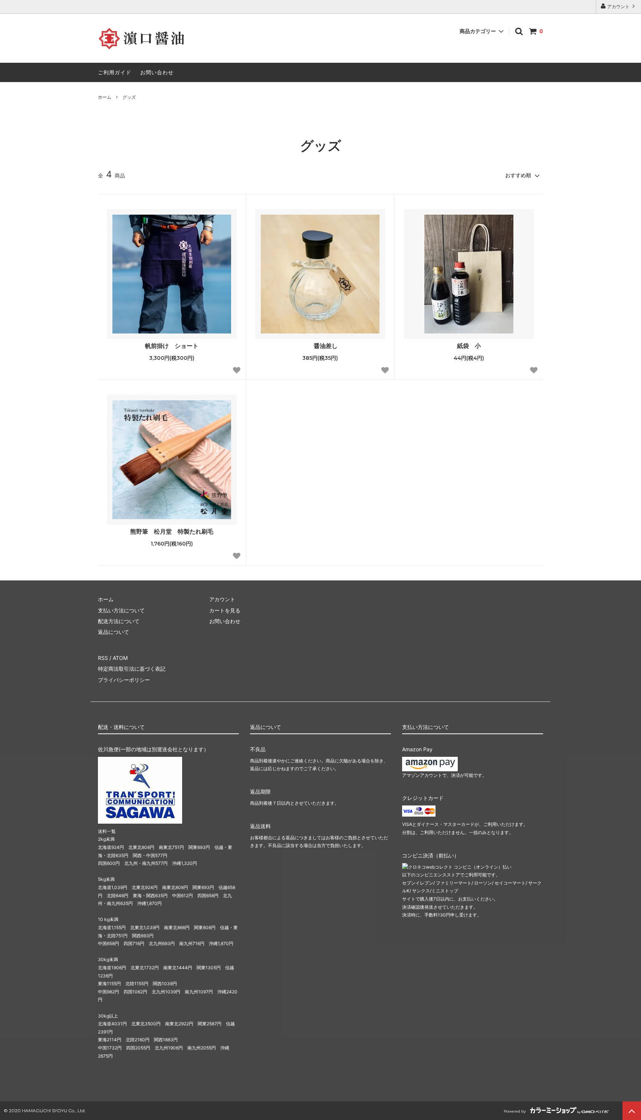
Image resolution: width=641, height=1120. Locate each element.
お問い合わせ (157, 72)
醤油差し (326, 345)
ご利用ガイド (114, 72)
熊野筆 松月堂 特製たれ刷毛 (171, 531)
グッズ (129, 97)
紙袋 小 (469, 345)
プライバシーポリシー (124, 680)
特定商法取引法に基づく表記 (131, 668)
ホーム (104, 97)
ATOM (120, 658)
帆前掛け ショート (171, 345)
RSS (103, 658)
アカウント (618, 6)
